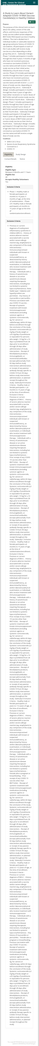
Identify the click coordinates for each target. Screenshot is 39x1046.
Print (32, 22)
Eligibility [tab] (8, 154)
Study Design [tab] (21, 154)
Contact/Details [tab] (10, 159)
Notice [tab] (22, 159)
